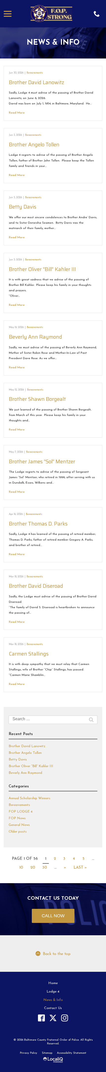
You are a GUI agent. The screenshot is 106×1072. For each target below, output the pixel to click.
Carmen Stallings (29, 654)
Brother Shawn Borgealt (37, 399)
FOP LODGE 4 (21, 812)
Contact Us (53, 1008)
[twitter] (53, 1018)
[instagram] (64, 1018)
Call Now (53, 915)
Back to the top (57, 954)
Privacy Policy (28, 1053)
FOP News (17, 818)
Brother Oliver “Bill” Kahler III (42, 269)
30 (44, 868)
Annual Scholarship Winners (29, 798)
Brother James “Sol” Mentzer (42, 461)
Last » (80, 868)
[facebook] (41, 1018)
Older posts (18, 832)
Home (53, 983)
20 (32, 868)
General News (19, 825)
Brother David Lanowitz (36, 82)
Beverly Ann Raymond (35, 337)
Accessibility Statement (71, 1053)
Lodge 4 (53, 992)
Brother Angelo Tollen (34, 144)
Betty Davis (22, 207)
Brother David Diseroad (36, 586)
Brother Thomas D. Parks (38, 524)
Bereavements (35, 73)
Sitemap (47, 1053)
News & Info (53, 43)
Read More (17, 112)
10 (21, 868)
